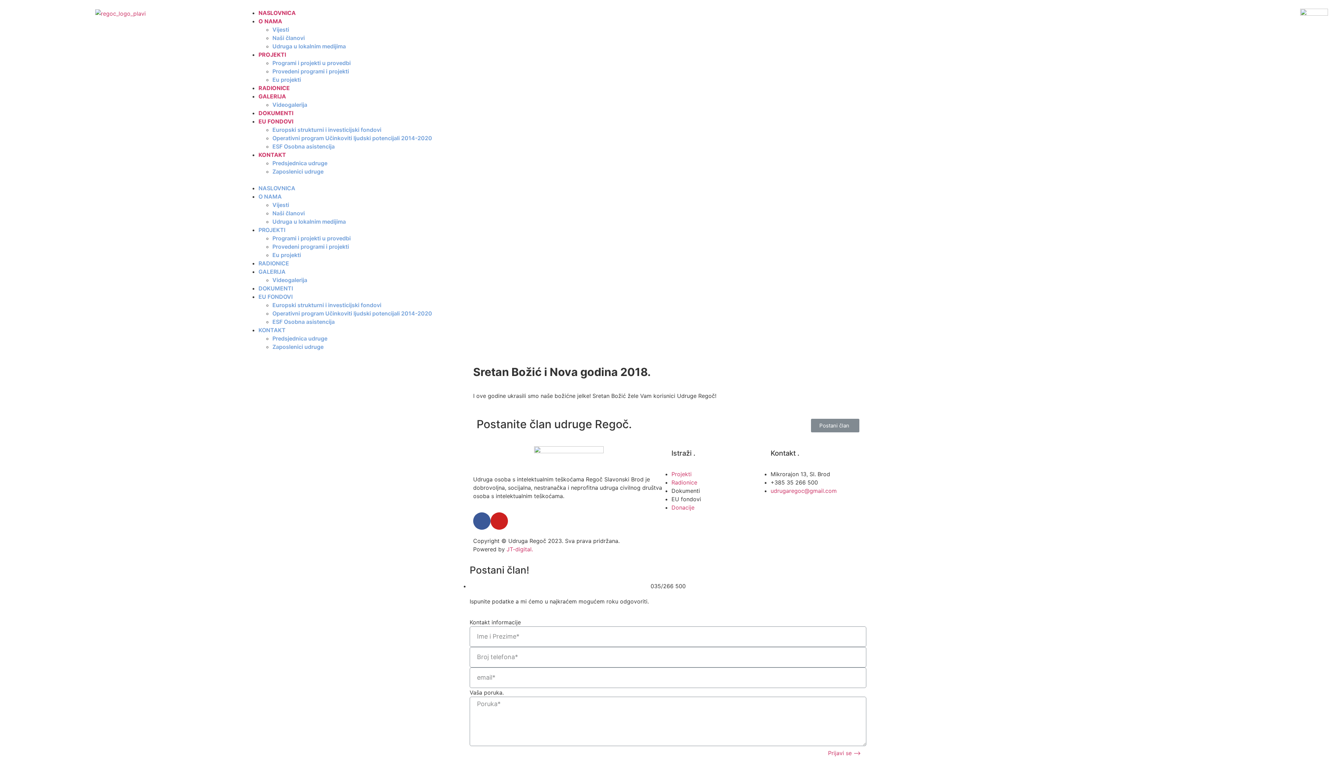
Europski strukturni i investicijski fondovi (326, 129)
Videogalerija (289, 104)
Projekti (272, 54)
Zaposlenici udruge (298, 171)
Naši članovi (288, 37)
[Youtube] (499, 521)
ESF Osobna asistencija (303, 146)
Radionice (274, 88)
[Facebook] (482, 521)
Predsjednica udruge (299, 163)
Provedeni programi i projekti (310, 71)
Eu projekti (286, 79)
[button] (743, 180)
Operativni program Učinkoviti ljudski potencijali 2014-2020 (352, 138)
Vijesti (280, 29)
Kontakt (272, 154)
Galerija (272, 96)
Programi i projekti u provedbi (311, 62)
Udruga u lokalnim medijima (309, 46)
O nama (270, 21)
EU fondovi (276, 121)
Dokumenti (276, 113)
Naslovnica (277, 12)
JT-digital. (520, 549)
